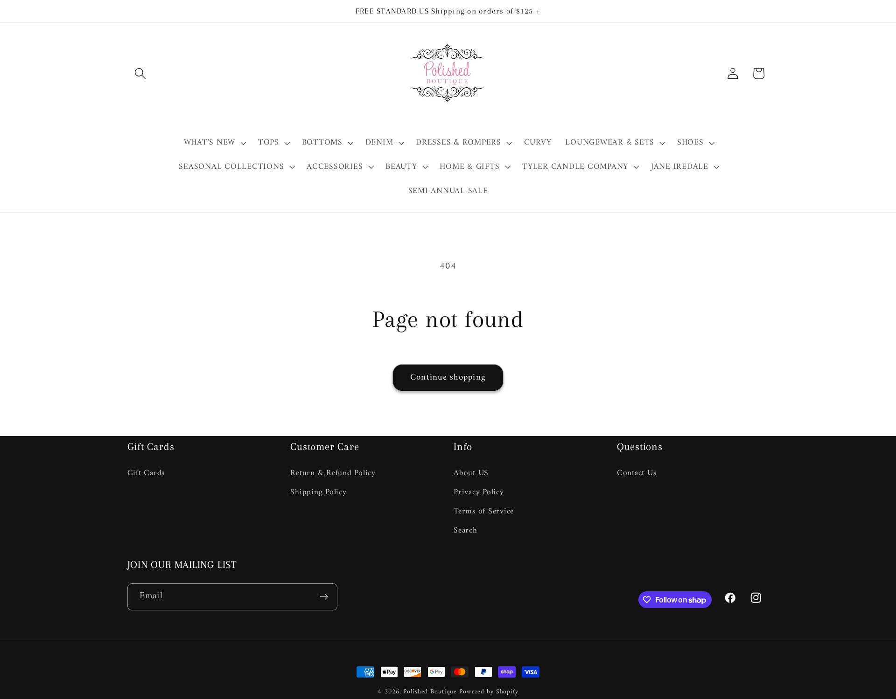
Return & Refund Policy (333, 473)
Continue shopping (448, 377)
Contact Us (637, 473)
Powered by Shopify (488, 692)
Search (465, 530)
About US (471, 473)
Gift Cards (146, 473)
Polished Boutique (430, 692)
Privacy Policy (479, 491)
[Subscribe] (324, 596)
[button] (140, 73)
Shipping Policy (318, 491)
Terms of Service (484, 511)
